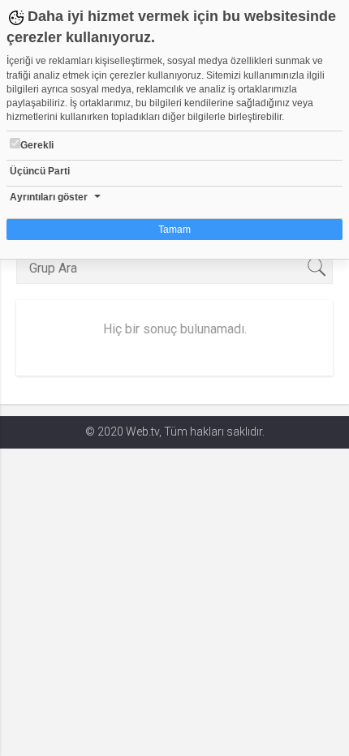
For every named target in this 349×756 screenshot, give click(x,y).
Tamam (174, 229)
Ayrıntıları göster (49, 197)
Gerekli (37, 145)
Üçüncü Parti (40, 171)
